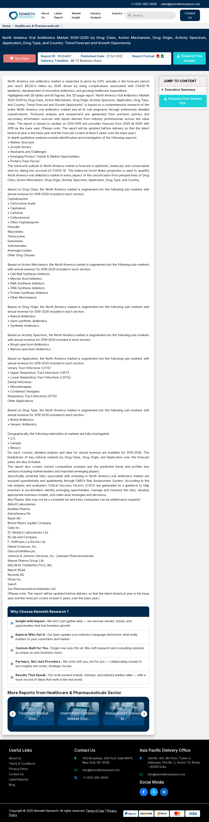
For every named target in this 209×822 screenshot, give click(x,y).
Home (6, 26)
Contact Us (16, 774)
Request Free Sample (191, 58)
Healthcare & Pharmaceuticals (37, 26)
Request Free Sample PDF (184, 101)
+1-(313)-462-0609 (144, 4)
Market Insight (76, 15)
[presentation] (13, 714)
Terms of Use (95, 810)
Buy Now (21, 58)
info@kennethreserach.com (101, 770)
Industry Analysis (95, 15)
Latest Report (58, 15)
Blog (12, 784)
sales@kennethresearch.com (180, 4)
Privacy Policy (18, 769)
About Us (45, 15)
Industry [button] (117, 13)
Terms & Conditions (22, 763)
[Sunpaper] (22, 15)
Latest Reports (18, 779)
